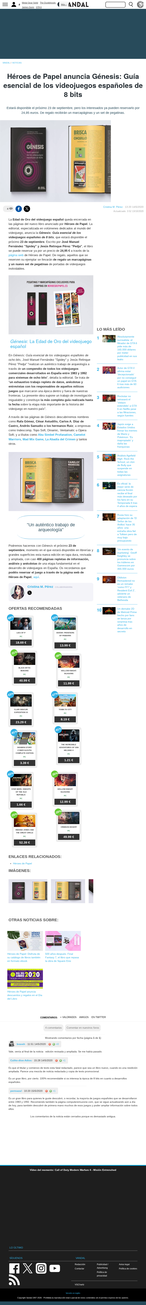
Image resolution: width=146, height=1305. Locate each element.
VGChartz (79, 1284)
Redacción (80, 1264)
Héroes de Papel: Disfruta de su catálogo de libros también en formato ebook (23, 957)
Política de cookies (128, 1268)
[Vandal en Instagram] (41, 1268)
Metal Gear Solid (30, 3)
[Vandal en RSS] (14, 1279)
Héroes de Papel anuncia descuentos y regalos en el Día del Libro (24, 995)
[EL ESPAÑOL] (140, 4)
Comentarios (48, 1017)
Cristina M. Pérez (113, 206)
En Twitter (99, 1017)
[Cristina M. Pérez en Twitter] (29, 593)
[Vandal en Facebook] (14, 1268)
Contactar (79, 1268)
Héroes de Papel (22, 863)
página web (16, 255)
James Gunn (28, 7)
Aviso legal (124, 1264)
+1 (64, 1060)
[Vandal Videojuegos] (73, 4)
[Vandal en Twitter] (27, 1268)
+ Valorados (68, 1017)
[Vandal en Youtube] (54, 1268)
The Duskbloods (48, 3)
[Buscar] (131, 4)
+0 (57, 1044)
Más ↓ (64, 4)
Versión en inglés (73, 1293)
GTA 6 (39, 7)
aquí (36, 577)
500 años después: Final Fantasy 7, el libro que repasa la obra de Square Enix (62, 957)
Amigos (84, 1017)
